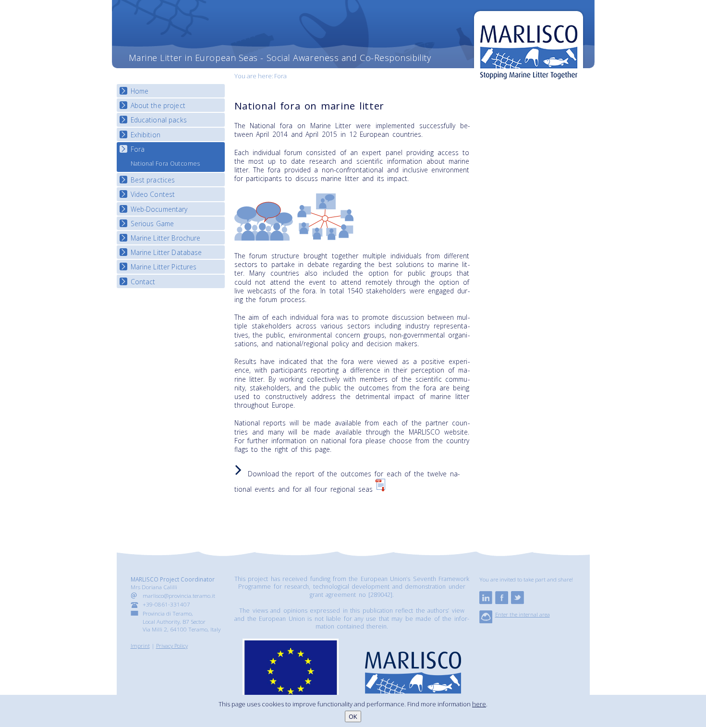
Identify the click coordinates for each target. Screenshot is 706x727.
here (479, 704)
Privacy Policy (172, 645)
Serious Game (152, 223)
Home (140, 91)
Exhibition (145, 134)
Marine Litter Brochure (166, 237)
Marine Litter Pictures (164, 266)
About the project (158, 105)
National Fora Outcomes (165, 163)
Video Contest (153, 194)
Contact (143, 281)
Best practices (153, 179)
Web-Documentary (159, 209)
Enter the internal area (522, 614)
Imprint (140, 645)
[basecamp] (485, 621)
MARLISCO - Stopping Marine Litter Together (528, 47)
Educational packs (159, 119)
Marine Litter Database (166, 252)
